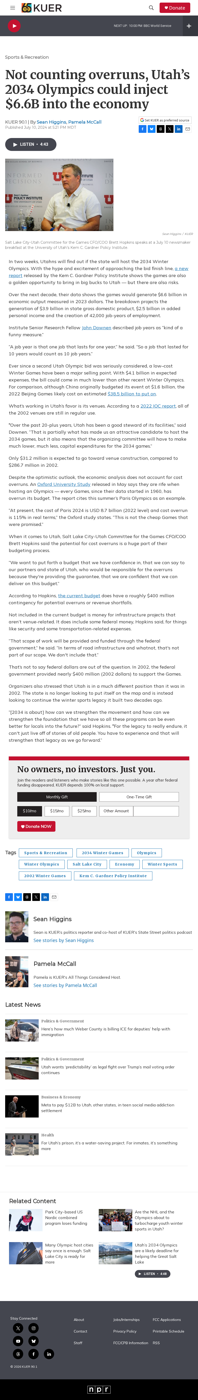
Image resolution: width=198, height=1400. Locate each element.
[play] (14, 26)
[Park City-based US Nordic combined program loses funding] (26, 1220)
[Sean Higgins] (16, 926)
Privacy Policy (124, 1331)
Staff (78, 1343)
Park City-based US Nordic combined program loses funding (66, 1217)
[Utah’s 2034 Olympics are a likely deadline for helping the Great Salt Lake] (115, 1253)
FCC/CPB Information (130, 1343)
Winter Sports (162, 864)
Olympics (146, 853)
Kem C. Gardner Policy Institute (113, 876)
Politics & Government (62, 1021)
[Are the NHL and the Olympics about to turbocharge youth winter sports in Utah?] (115, 1220)
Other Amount (116, 810)
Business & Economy (61, 1097)
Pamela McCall (85, 122)
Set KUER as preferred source (166, 120)
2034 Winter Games (102, 853)
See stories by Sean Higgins (64, 940)
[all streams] (190, 26)
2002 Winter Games (45, 876)
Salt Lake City (87, 864)
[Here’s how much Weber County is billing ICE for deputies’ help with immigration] (22, 1030)
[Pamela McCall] (16, 971)
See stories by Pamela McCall (65, 985)
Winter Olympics (41, 864)
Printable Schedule (168, 1331)
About (79, 1320)
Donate (177, 8)
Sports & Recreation (27, 57)
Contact (80, 1331)
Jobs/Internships (126, 1320)
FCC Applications (167, 1320)
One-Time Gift (139, 796)
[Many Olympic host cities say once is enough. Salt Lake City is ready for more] (26, 1253)
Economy (124, 864)
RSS (156, 1343)
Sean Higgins (51, 122)
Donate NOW (38, 826)
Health (47, 1135)
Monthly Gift (57, 796)
